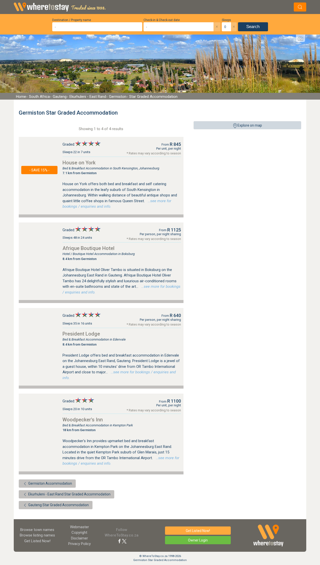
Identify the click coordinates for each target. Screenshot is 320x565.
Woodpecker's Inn (82, 420)
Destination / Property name (71, 20)
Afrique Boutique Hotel (88, 248)
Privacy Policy (79, 543)
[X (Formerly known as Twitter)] (124, 541)
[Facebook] (119, 541)
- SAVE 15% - (39, 170)
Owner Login (198, 540)
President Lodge (81, 334)
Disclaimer (79, 538)
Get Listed (37, 541)
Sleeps (226, 20)
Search (253, 26)
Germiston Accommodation (50, 483)
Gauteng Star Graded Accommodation (58, 505)
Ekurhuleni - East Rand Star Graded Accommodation (69, 494)
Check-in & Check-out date (162, 20)
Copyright (79, 532)
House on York (79, 163)
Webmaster (79, 527)
